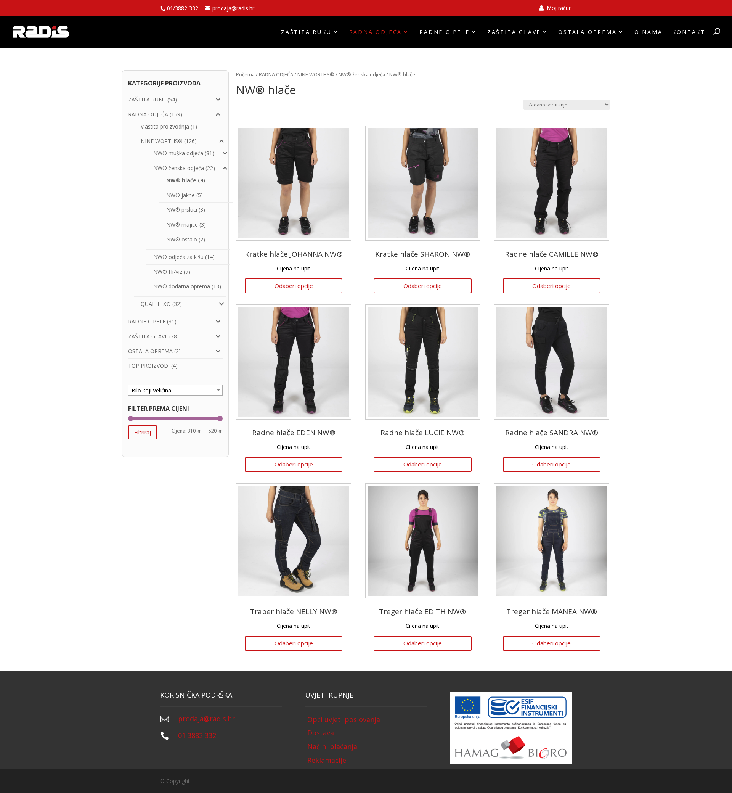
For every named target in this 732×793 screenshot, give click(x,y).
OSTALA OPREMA (587, 31)
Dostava (320, 732)
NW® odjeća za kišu (178, 257)
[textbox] (175, 390)
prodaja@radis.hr (206, 718)
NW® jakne (180, 195)
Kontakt (688, 31)
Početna (245, 74)
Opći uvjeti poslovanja (343, 719)
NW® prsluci (181, 209)
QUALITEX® (156, 303)
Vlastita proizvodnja (165, 126)
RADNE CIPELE (444, 31)
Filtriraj (142, 432)
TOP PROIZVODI (149, 365)
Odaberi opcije (293, 286)
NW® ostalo (181, 239)
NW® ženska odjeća (362, 74)
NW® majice (182, 224)
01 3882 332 (197, 735)
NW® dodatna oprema (181, 286)
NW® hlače (181, 180)
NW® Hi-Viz (167, 271)
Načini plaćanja (332, 746)
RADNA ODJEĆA (375, 31)
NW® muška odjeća (178, 153)
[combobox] (175, 390)
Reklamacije (326, 760)
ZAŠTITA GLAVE (514, 31)
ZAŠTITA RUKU (306, 31)
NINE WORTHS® (315, 74)
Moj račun (558, 8)
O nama (648, 31)
